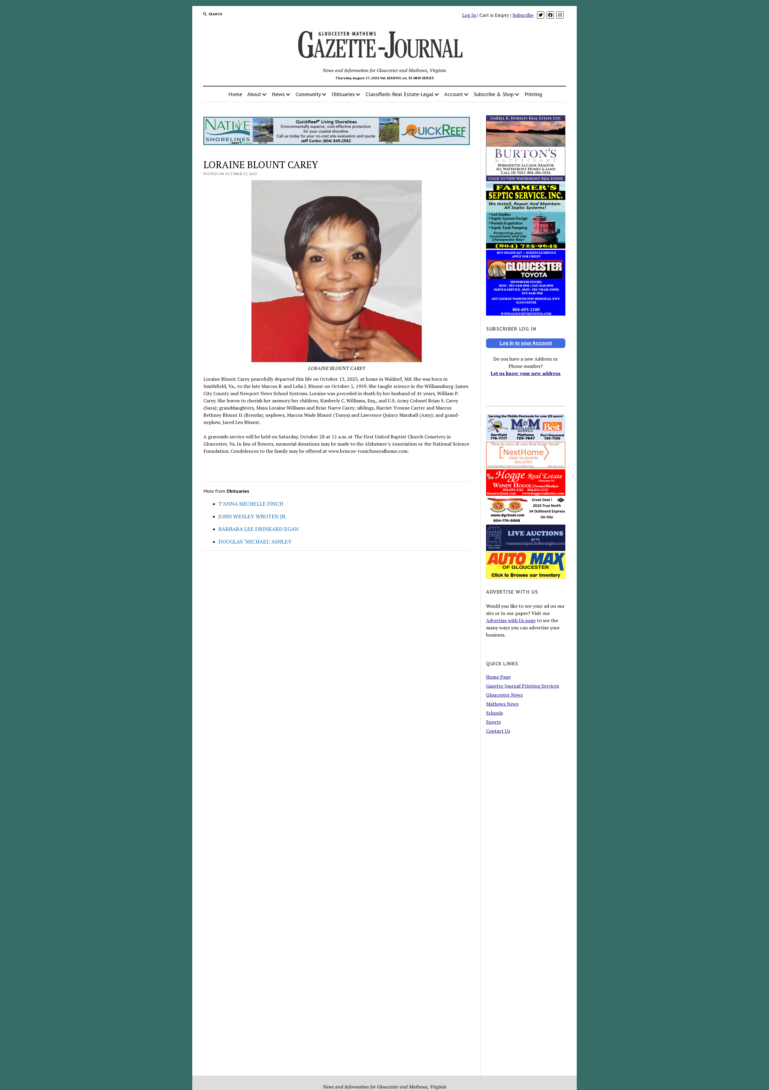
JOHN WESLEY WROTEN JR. (252, 516)
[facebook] (550, 15)
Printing (533, 94)
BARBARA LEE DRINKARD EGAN (258, 528)
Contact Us (498, 731)
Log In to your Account (526, 343)
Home (235, 94)
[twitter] (540, 15)
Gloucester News (504, 695)
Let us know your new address (526, 373)
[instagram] (560, 15)
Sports (493, 722)
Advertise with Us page (511, 620)
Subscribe (522, 15)
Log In (469, 15)
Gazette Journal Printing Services (522, 686)
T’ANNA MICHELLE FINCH (250, 503)
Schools (494, 713)
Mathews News (502, 704)
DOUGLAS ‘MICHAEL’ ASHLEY (255, 541)
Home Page (498, 677)
